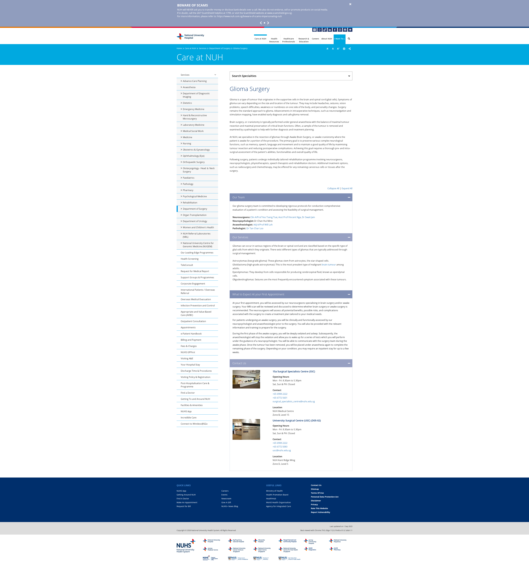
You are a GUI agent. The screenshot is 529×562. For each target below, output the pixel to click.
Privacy (314, 504)
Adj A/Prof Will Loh (263, 224)
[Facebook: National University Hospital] (335, 30)
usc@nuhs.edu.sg (282, 450)
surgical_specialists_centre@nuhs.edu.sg (294, 401)
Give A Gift (226, 502)
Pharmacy (188, 190)
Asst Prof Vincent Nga (289, 217)
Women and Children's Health (198, 227)
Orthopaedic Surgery (194, 162)
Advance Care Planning (195, 81)
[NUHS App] (319, 30)
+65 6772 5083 (280, 446)
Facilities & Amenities (192, 405)
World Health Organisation (278, 502)
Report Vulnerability (320, 512)
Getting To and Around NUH (195, 398)
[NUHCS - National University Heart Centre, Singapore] (264, 549)
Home (179, 48)
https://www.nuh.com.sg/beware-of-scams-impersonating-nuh (249, 16)
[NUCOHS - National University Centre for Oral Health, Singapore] (289, 549)
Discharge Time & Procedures (196, 370)
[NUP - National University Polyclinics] (340, 541)
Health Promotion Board (277, 494)
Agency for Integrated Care (278, 506)
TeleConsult (187, 265)
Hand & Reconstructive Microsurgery (195, 117)
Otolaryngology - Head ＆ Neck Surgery (198, 170)
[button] (344, 48)
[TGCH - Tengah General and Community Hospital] (289, 541)
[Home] (214, 541)
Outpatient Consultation (193, 321)
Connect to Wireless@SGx (194, 423)
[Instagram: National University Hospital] (340, 30)
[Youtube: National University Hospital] (345, 30)
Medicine (187, 137)
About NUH (326, 38)
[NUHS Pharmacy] (340, 549)
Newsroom (226, 498)
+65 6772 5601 (280, 397)
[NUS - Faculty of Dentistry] (264, 558)
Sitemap (315, 489)
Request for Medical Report (195, 271)
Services (203, 48)
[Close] (350, 4)
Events (224, 494)
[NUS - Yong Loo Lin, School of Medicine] (239, 558)
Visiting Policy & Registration (195, 377)
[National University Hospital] (190, 36)
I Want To (338, 38)
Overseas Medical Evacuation (196, 299)
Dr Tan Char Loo (254, 228)
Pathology (188, 183)
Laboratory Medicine (193, 124)
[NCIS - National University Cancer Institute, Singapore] (239, 549)
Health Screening (190, 258)
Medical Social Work (193, 131)
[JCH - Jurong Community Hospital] (315, 541)
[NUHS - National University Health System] (186, 546)
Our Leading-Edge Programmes (197, 252)
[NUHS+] (350, 30)
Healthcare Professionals (288, 40)
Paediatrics (188, 177)
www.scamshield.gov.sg (279, 12)
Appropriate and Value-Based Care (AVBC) (196, 313)
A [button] (328, 48)
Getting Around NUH (186, 494)
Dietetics (187, 102)
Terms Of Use (317, 493)
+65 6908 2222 (280, 393)
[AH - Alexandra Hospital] (264, 541)
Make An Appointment (187, 502)
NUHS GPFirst (188, 352)
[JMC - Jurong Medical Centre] (214, 549)
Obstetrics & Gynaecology (196, 149)
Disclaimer (316, 500)
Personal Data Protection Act (324, 496)
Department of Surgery (219, 48)
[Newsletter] (314, 30)
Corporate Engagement (193, 283)
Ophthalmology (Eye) (193, 155)
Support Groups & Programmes (197, 277)
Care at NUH (260, 38)
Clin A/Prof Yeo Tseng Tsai (263, 217)
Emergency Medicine (193, 109)
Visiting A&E (187, 358)
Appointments (188, 327)
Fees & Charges (189, 346)
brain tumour (329, 264)
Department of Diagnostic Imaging (196, 95)
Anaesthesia (189, 87)
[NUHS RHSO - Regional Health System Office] (214, 558)
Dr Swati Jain (308, 217)
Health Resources (274, 40)
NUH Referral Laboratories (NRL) (196, 235)
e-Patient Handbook (191, 333)
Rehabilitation (190, 202)
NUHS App (186, 411)
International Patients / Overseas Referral (198, 291)
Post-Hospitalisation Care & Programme (195, 385)
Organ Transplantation (195, 215)
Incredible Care (188, 417)
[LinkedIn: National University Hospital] (330, 30)
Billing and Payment (191, 339)
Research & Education (304, 40)
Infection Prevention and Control (198, 305)
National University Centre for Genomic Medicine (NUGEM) (198, 245)
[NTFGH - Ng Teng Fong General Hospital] (239, 541)
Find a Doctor (188, 392)
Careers (315, 38)
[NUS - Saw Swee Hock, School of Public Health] (289, 558)
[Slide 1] (264, 23)
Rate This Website (319, 508)
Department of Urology (195, 221)
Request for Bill (184, 506)
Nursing (187, 143)
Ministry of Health (274, 491)
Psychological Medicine (195, 196)
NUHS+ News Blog (229, 506)
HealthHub (271, 498)
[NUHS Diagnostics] (315, 549)
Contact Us (316, 485)
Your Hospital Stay (190, 364)
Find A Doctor (183, 498)
